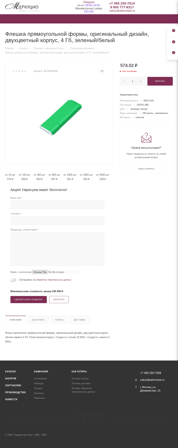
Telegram (89, 2)
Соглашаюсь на (45, 279)
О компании (40, 378)
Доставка (79, 320)
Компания (41, 371)
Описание (16, 320)
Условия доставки (81, 383)
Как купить (38, 320)
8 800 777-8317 (122, 7)
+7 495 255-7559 (150, 373)
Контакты (39, 393)
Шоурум (10, 378)
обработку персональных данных (53, 279)
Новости (11, 399)
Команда (38, 383)
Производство (15, 392)
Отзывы (38, 388)
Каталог (10, 371)
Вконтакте (80, 418)
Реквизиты (39, 398)
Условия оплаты (80, 378)
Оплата (59, 320)
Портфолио (13, 385)
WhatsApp (98, 418)
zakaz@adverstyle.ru (122, 10)
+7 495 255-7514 (122, 3)
